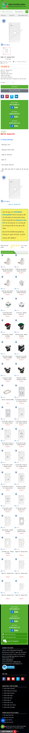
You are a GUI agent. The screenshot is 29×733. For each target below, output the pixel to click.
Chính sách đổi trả (7, 719)
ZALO (3, 720)
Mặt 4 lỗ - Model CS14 (21, 573)
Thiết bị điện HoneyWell (9, 707)
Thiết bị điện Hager (8, 695)
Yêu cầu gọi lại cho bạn (10, 637)
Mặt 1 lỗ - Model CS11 (14, 204)
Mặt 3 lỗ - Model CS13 (8, 595)
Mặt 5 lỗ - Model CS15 (8, 573)
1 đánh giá (8, 59)
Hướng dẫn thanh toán (10, 634)
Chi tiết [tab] (3, 131)
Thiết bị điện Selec (7, 697)
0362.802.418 (14, 123)
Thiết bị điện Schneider (9, 688)
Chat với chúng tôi (13, 641)
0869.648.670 (14, 114)
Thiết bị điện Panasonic (9, 693)
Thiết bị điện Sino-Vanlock (9, 705)
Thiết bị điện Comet (8, 702)
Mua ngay (15, 86)
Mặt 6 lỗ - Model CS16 (21, 551)
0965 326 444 (17, 661)
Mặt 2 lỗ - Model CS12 (21, 595)
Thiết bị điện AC (7, 700)
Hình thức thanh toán (8, 715)
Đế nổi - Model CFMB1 (8, 399)
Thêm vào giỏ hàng (14, 91)
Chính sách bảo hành (8, 717)
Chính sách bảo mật (8, 722)
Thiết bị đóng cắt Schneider (10, 690)
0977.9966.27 (14, 105)
